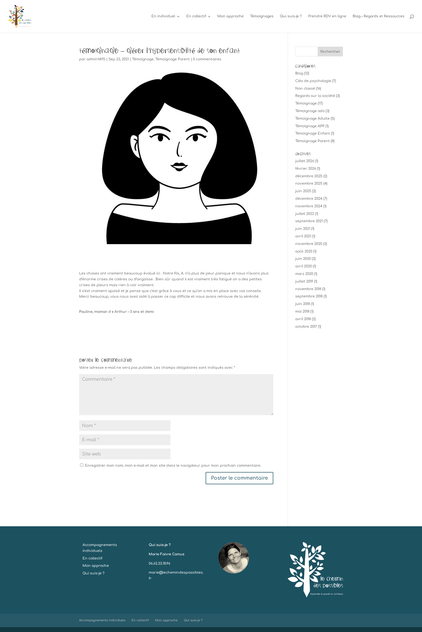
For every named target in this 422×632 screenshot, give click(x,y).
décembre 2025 (308, 176)
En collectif (196, 16)
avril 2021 (303, 236)
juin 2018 (302, 304)
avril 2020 (303, 266)
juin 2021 (302, 229)
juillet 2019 (304, 281)
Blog (299, 73)
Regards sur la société (315, 96)
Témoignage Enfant (312, 133)
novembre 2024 (308, 206)
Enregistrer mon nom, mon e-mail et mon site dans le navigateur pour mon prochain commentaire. (173, 465)
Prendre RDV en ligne (327, 16)
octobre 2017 (306, 326)
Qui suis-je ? (291, 16)
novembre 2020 (308, 244)
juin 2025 (303, 191)
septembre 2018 (309, 296)
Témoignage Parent (172, 59)
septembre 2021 (309, 221)
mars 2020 (304, 274)
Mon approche (230, 16)
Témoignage (143, 59)
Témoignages (262, 16)
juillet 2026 (304, 161)
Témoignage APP (310, 126)
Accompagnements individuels (102, 620)
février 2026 (305, 168)
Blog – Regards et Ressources (378, 16)
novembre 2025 (308, 183)
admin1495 (95, 59)
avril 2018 (303, 319)
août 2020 (303, 251)
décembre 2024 (308, 198)
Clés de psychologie (313, 81)
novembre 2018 (308, 289)
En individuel (163, 16)
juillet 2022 (304, 214)
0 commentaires (207, 59)
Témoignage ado (310, 111)
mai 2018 (302, 311)
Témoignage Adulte (312, 118)
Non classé (305, 88)
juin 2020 (303, 259)
